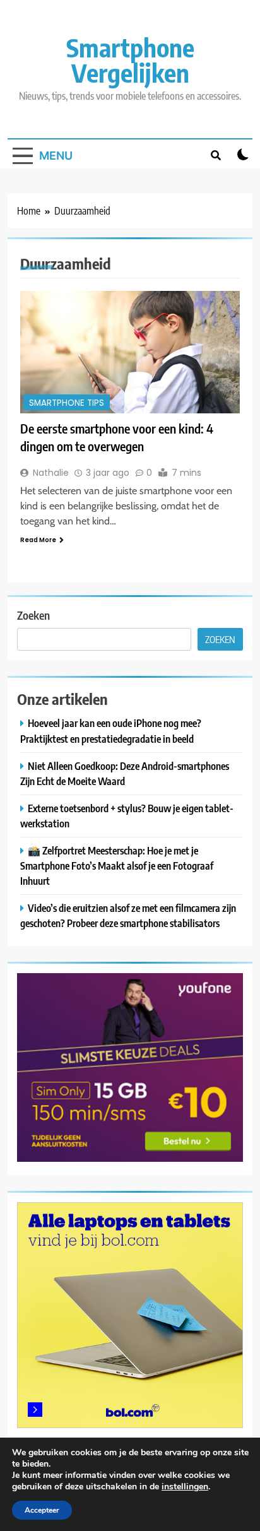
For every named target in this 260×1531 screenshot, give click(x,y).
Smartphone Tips (66, 403)
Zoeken (33, 615)
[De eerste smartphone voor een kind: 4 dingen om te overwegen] (130, 352)
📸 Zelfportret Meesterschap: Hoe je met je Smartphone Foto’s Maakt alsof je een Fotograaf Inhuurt (116, 865)
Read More (38, 540)
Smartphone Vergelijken (130, 60)
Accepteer (42, 1510)
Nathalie (51, 472)
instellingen (185, 1487)
